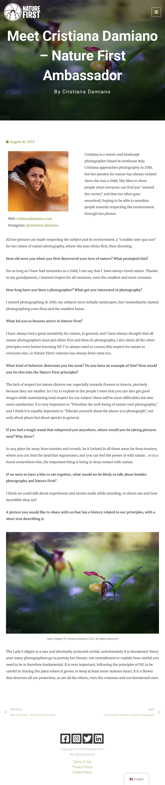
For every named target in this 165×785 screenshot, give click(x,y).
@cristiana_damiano (42, 225)
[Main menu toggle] (156, 12)
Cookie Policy (82, 772)
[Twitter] (87, 739)
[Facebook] (65, 739)
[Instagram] (76, 739)
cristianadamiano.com (34, 219)
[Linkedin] (99, 739)
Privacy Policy (83, 767)
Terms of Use (82, 762)
